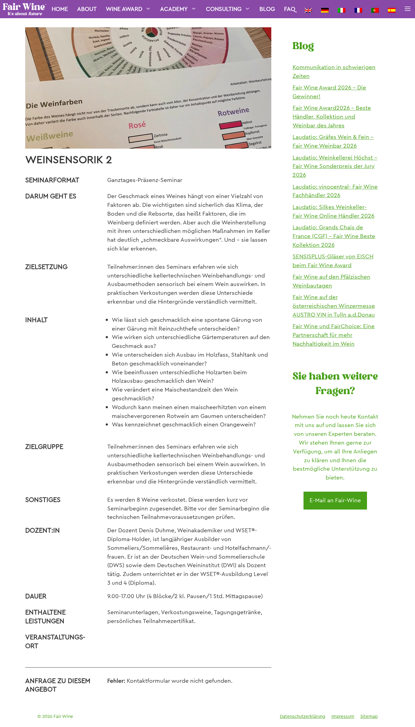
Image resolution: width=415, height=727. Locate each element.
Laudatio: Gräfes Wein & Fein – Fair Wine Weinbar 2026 (333, 141)
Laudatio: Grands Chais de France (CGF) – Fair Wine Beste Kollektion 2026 (334, 236)
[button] (407, 9)
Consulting (224, 9)
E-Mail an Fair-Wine (335, 500)
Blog (267, 9)
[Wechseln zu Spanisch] (391, 9)
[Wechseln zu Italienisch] (341, 9)
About (87, 9)
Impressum (342, 716)
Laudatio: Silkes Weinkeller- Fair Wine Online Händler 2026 (333, 211)
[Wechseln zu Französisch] (358, 9)
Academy (174, 9)
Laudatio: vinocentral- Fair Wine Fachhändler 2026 (335, 191)
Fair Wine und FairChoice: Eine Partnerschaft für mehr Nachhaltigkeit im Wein (334, 335)
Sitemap (369, 716)
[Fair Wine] (24, 9)
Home (60, 9)
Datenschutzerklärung (302, 716)
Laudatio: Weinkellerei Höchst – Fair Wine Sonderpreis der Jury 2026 (335, 166)
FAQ (289, 9)
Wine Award (124, 9)
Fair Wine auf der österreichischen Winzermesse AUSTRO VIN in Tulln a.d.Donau (334, 306)
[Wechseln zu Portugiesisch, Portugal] (375, 9)
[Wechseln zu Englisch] (308, 9)
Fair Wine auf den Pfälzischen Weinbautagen (331, 281)
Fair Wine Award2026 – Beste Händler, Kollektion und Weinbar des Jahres (332, 117)
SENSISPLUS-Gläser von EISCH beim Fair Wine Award (333, 260)
